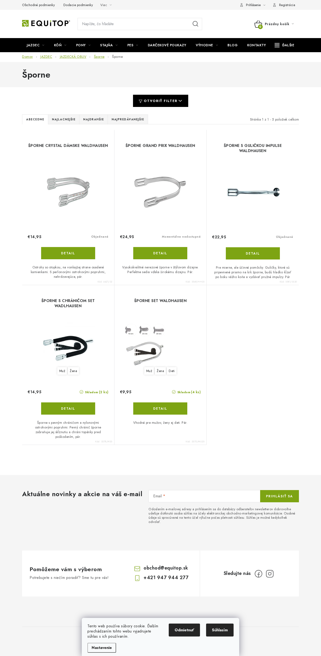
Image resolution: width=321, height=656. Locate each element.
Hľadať (195, 24)
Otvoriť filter (160, 100)
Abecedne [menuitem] (35, 119)
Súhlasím (220, 630)
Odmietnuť (184, 630)
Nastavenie (102, 647)
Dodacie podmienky (78, 5)
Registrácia (287, 5)
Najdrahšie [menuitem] (93, 119)
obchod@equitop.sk (166, 568)
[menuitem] (35, 45)
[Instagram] (270, 573)
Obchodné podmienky (38, 5)
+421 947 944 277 (166, 577)
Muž (62, 371)
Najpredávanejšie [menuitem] (128, 119)
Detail (68, 253)
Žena (73, 371)
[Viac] (284, 45)
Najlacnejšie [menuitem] (63, 119)
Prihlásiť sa (279, 496)
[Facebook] (258, 573)
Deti (172, 371)
